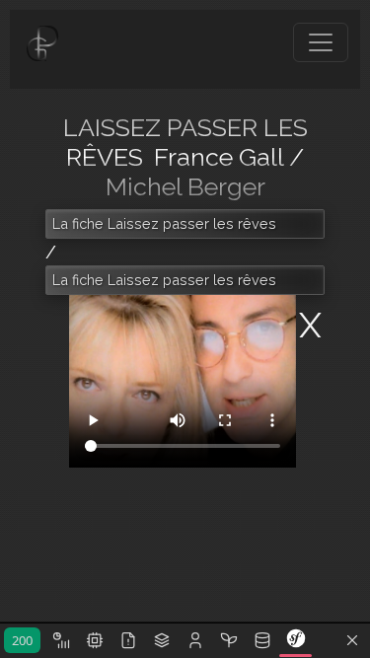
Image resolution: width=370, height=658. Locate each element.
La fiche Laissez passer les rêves (164, 223)
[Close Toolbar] (352, 641)
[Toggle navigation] (320, 42)
